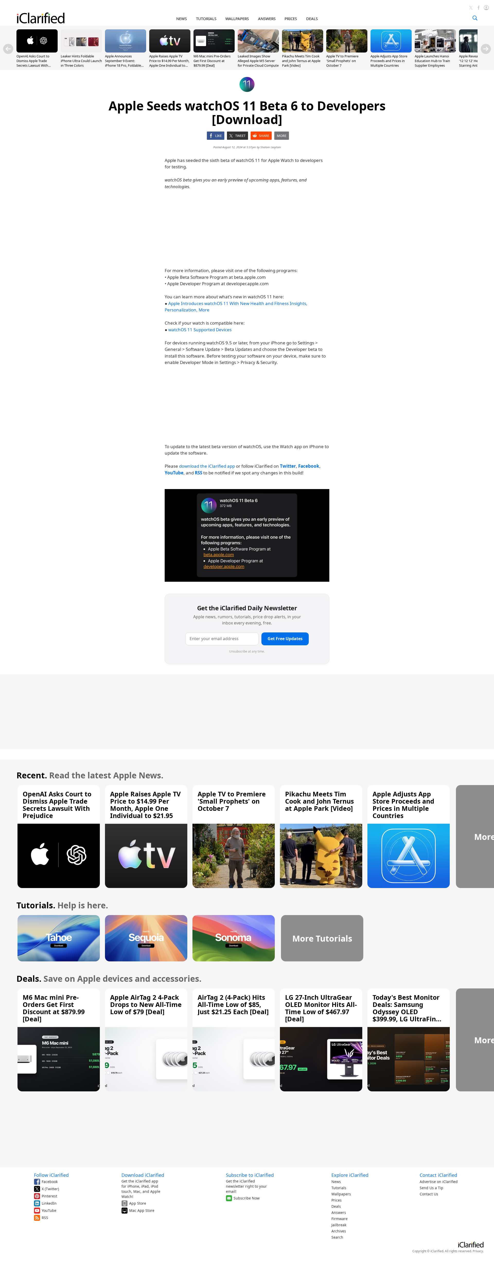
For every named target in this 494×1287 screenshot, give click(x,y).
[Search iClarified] (475, 18)
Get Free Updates (285, 638)
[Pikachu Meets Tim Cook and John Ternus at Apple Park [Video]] (302, 51)
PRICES (291, 18)
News (336, 1181)
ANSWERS (267, 18)
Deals (336, 1206)
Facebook (50, 1181)
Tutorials (338, 1187)
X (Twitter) (50, 1188)
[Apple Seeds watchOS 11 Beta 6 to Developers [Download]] (247, 535)
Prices (336, 1200)
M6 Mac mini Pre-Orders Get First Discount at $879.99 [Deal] (212, 61)
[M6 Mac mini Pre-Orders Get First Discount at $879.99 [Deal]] (214, 51)
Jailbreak (338, 1224)
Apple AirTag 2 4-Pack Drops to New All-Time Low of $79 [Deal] (146, 1004)
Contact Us (429, 1194)
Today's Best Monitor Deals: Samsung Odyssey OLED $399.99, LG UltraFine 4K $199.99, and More (406, 1011)
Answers (338, 1212)
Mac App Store (141, 1210)
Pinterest (49, 1196)
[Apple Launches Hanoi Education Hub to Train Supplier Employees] (435, 51)
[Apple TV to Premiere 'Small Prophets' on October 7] (346, 51)
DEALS (312, 18)
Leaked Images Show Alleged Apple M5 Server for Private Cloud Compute (258, 61)
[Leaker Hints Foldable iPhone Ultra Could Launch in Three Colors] (81, 51)
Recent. (31, 775)
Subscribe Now (247, 1198)
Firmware (339, 1218)
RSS (45, 1217)
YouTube (49, 1210)
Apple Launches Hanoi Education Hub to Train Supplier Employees (432, 61)
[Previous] (8, 49)
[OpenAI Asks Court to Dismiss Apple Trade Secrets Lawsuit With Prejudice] (37, 51)
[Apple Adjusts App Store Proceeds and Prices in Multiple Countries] (391, 51)
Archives (338, 1231)
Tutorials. (35, 905)
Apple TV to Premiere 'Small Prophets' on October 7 (342, 61)
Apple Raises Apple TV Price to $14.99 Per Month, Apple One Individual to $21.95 (169, 63)
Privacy (478, 1251)
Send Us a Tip (431, 1187)
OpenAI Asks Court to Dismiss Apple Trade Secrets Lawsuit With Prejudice (32, 63)
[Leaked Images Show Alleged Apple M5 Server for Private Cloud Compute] (258, 51)
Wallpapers (341, 1194)
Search (337, 1237)
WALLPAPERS (237, 18)
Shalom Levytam (270, 147)
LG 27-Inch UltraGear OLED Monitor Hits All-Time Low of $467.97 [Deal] (321, 1008)
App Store (137, 1203)
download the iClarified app (207, 466)
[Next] (486, 49)
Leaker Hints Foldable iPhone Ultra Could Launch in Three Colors (81, 61)
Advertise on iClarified (439, 1181)
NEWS (181, 18)
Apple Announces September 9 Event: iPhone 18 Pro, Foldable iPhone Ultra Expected (123, 63)
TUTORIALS (206, 18)
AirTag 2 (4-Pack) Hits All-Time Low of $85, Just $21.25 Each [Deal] (233, 1004)
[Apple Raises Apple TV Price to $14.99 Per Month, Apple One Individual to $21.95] (169, 51)
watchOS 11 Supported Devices (200, 330)
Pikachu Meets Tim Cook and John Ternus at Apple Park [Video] (301, 61)
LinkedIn (49, 1203)
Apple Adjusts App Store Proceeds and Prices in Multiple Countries (388, 61)
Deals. (28, 978)
